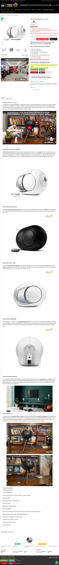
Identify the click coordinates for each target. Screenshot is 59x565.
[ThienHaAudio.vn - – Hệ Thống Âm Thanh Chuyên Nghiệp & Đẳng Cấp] (9, 5)
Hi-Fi (12, 9)
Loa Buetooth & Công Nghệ (48, 9)
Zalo (43, 69)
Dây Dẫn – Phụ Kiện (26, 9)
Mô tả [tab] (3, 98)
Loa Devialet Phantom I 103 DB (50, 83)
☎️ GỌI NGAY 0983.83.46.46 (37, 43)
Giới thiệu (43, 0)
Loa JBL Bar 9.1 (15, 546)
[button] (57, 1)
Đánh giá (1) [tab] (8, 98)
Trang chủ (3, 15)
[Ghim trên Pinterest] (38, 90)
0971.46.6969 (34, 69)
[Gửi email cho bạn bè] (36, 90)
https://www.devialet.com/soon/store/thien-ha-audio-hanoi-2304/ (44, 33)
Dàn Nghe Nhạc (18, 9)
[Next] (27, 31)
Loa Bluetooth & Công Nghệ (12, 15)
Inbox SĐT (49, 72)
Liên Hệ (55, 0)
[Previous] (3, 31)
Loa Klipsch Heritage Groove (53, 546)
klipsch (49, 552)
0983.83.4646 (34, 72)
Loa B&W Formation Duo (40, 546)
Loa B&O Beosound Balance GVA (6, 547)
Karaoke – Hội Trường (36, 9)
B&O (25, 552)
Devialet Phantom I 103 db (40, 83)
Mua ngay (53, 39)
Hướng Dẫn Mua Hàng (49, 0)
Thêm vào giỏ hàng (43, 39)
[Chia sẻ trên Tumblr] (40, 90)
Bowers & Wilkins (39, 552)
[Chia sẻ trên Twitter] (33, 90)
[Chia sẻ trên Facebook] (31, 90)
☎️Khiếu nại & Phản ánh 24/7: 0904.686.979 (39, 59)
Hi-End (8, 9)
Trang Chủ (3, 9)
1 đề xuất (33, 83)
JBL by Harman (15, 552)
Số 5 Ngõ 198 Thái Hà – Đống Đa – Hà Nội (40, 76)
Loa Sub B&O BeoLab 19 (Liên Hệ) (28, 547)
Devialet (34, 87)
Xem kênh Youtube (24, 55)
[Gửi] (50, 5)
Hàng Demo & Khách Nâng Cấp (7, 12)
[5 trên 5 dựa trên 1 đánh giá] (44, 24)
